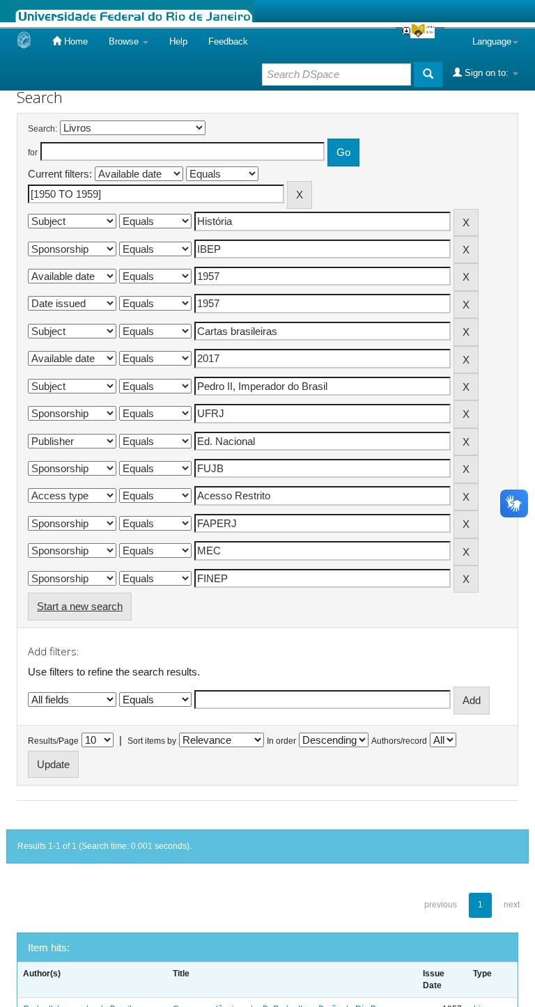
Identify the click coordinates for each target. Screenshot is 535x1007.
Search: (42, 129)
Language (491, 41)
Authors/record (399, 741)
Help (178, 41)
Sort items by (151, 741)
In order (281, 741)
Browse (125, 41)
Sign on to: (486, 73)
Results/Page (53, 741)
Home (74, 41)
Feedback (228, 41)
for (33, 152)
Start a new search (80, 606)
